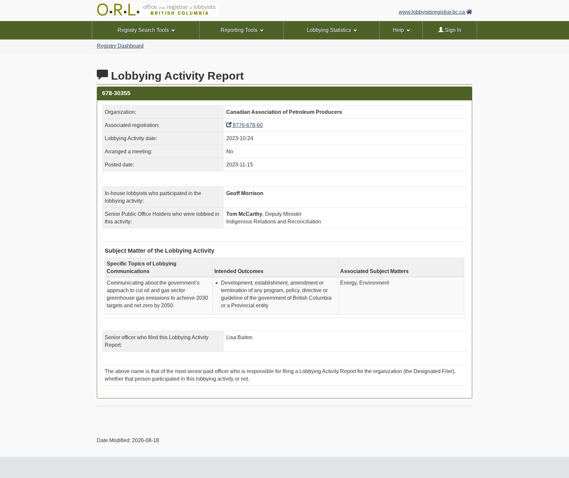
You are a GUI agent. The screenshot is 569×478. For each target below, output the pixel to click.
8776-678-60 (247, 125)
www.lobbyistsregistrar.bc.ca (432, 12)
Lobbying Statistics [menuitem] (329, 30)
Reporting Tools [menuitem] (239, 30)
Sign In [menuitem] (452, 30)
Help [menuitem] (398, 30)
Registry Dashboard (120, 46)
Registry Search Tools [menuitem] (143, 30)
